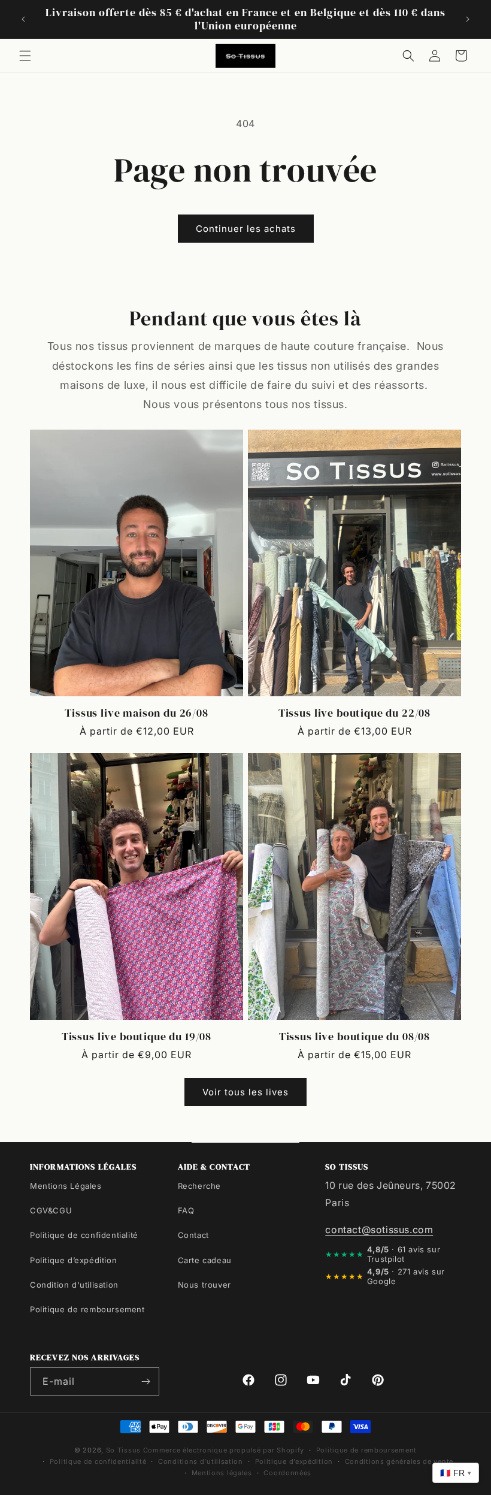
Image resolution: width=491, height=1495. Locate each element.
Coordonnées (287, 1473)
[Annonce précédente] (23, 19)
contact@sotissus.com (379, 1230)
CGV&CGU (51, 1210)
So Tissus (124, 1450)
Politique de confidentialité (84, 1235)
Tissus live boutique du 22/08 (354, 713)
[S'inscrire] (145, 1381)
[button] (25, 56)
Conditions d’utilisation (200, 1461)
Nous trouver (204, 1284)
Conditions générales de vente (399, 1461)
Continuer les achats (246, 228)
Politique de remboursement (87, 1309)
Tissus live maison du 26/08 (136, 713)
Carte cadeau (205, 1260)
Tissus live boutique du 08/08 (354, 1036)
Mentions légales (222, 1473)
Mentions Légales (66, 1186)
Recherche (199, 1186)
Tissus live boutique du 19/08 (136, 1036)
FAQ (186, 1210)
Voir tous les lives (245, 1092)
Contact (193, 1235)
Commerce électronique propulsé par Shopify (223, 1450)
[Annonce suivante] (467, 19)
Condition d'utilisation (74, 1284)
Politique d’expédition (73, 1260)
